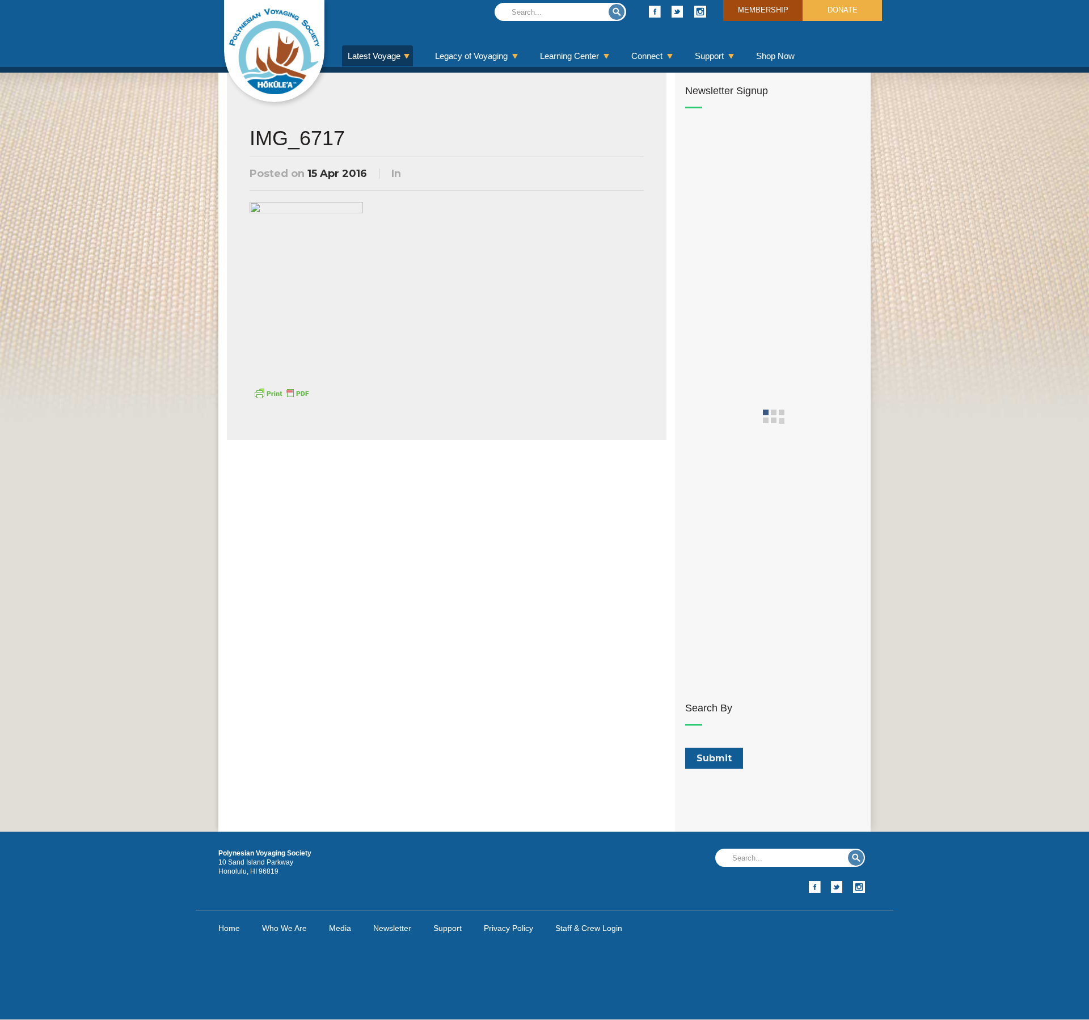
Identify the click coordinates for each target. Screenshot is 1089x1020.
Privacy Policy (508, 928)
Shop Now (775, 56)
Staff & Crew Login (588, 928)
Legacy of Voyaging (471, 56)
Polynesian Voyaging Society (274, 51)
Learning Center (569, 56)
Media (340, 928)
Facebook (655, 12)
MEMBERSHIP (763, 10)
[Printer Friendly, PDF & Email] (281, 392)
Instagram (700, 12)
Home (229, 928)
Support (709, 56)
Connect (646, 56)
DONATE (843, 10)
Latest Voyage (374, 56)
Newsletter (392, 928)
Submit (616, 12)
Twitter (677, 12)
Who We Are (284, 928)
